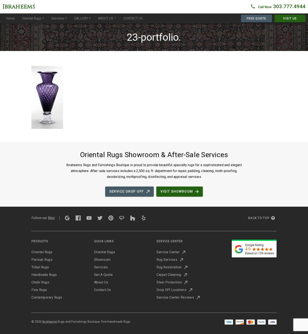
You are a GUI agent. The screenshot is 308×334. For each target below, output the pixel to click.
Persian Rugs (41, 260)
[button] (277, 7)
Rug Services (167, 260)
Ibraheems (49, 321)
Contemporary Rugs (46, 297)
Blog (51, 218)
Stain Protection (169, 282)
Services (57, 18)
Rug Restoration (169, 267)
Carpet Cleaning (169, 275)
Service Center (168, 252)
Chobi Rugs (40, 282)
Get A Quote (103, 275)
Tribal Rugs (40, 267)
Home (10, 18)
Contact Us (102, 290)
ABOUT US (105, 18)
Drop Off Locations (171, 290)
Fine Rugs (39, 290)
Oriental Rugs (31, 18)
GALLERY (81, 18)
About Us (101, 282)
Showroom (102, 260)
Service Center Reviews (175, 297)
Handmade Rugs (44, 275)
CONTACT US (133, 18)
